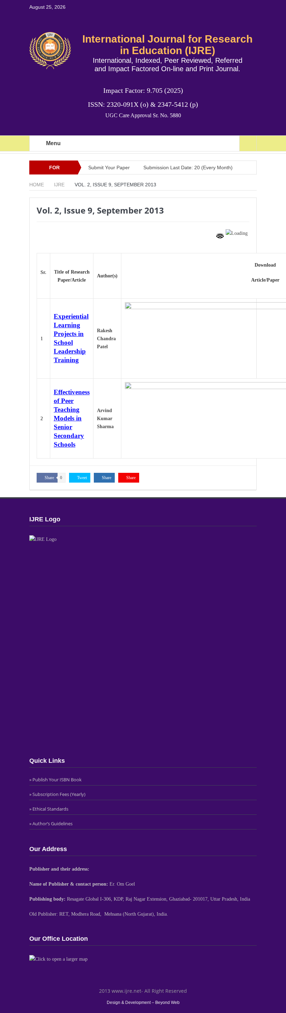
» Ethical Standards (48, 809)
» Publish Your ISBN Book (55, 779)
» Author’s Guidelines (51, 823)
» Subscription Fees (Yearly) (57, 794)
